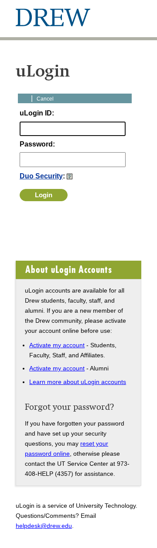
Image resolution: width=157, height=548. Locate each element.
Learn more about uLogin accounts (77, 381)
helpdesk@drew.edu (44, 525)
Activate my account (57, 345)
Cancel (45, 98)
